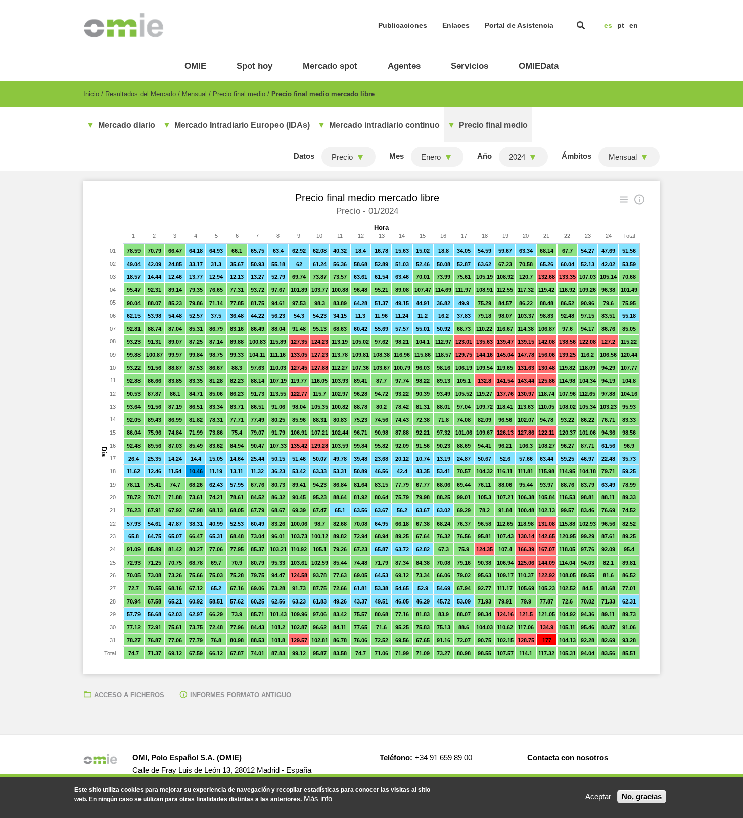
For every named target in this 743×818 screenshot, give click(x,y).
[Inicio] (123, 25)
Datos (304, 156)
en (633, 25)
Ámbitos (576, 156)
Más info (318, 798)
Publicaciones (402, 25)
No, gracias (642, 796)
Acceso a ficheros (129, 695)
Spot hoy (254, 66)
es (608, 25)
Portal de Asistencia (519, 25)
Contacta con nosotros (567, 757)
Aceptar (598, 796)
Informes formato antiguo (240, 695)
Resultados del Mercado (140, 94)
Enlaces (456, 25)
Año (484, 156)
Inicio (91, 94)
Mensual (194, 94)
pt (620, 25)
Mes (396, 156)
